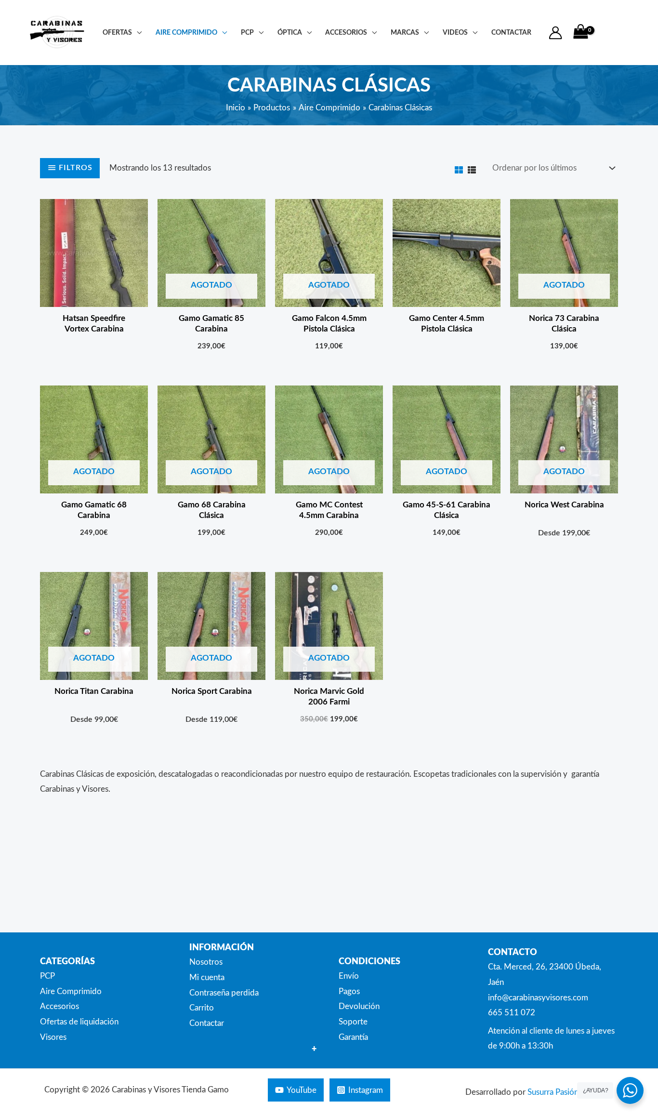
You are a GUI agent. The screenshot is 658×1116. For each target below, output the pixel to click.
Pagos (349, 991)
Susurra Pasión (553, 1092)
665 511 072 (511, 1013)
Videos (455, 32)
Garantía (353, 1037)
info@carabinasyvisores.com (538, 998)
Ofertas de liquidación (79, 1022)
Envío (349, 976)
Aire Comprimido (186, 32)
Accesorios (346, 32)
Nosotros (206, 962)
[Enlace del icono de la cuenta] (555, 33)
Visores (53, 1037)
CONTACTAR (511, 32)
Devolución (359, 1006)
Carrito (201, 1008)
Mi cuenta (206, 977)
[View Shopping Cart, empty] (580, 32)
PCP (247, 32)
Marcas (405, 32)
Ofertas (117, 32)
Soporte (353, 1022)
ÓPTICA (289, 32)
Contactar (206, 1023)
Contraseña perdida (224, 993)
